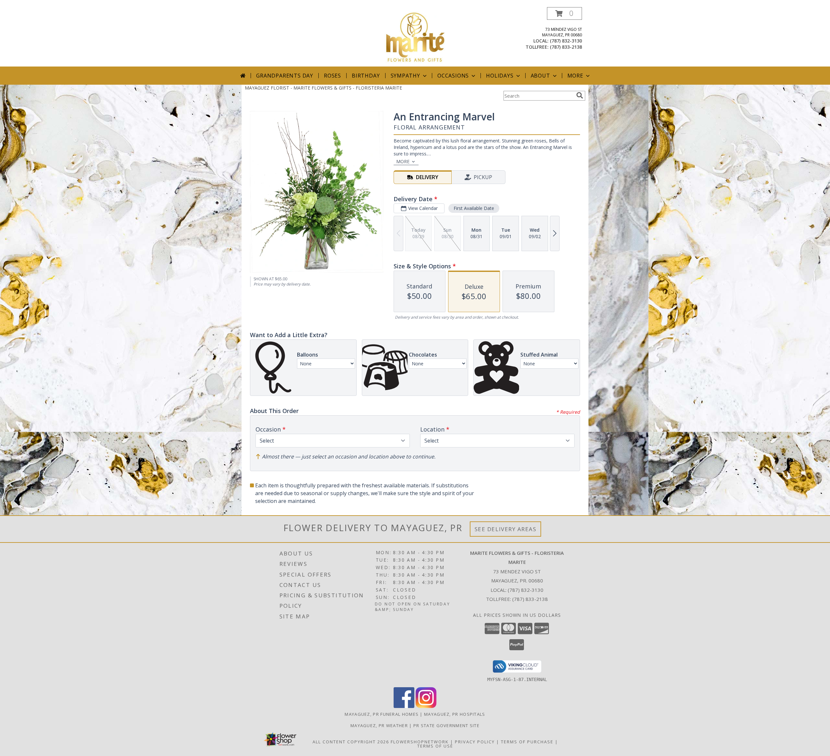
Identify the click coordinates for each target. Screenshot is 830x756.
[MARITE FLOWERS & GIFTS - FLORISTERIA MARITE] (415, 37)
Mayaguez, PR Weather (379, 725)
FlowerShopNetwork (420, 742)
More (575, 75)
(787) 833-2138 (566, 47)
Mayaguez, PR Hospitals (454, 714)
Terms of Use (435, 746)
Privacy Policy (475, 742)
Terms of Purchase (527, 742)
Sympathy (405, 75)
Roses (332, 75)
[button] (564, 13)
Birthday (366, 75)
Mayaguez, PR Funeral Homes (382, 714)
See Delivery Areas (506, 529)
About (540, 75)
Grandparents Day (284, 75)
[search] (580, 95)
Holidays (499, 75)
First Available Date (474, 208)
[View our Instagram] (426, 706)
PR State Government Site (446, 725)
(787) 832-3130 (566, 41)
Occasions (453, 75)
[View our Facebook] (404, 706)
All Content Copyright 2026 (351, 742)
